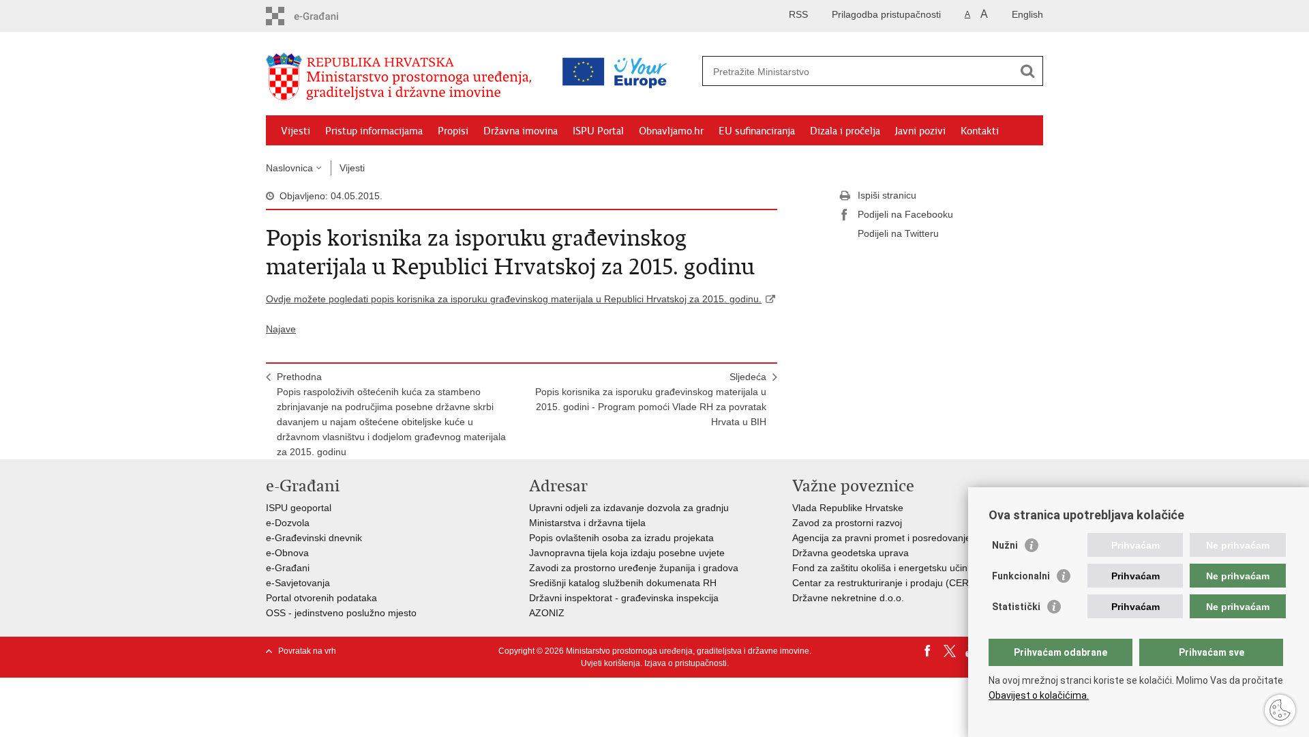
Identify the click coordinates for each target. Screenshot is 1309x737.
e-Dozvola (288, 522)
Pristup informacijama (374, 131)
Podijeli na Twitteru (898, 233)
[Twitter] (950, 651)
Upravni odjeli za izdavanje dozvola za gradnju (629, 507)
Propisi (453, 131)
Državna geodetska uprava (850, 552)
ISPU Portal (598, 131)
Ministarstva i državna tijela (587, 522)
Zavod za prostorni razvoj (847, 522)
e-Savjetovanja (298, 582)
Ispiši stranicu (887, 195)
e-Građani (288, 567)
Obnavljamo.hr (671, 131)
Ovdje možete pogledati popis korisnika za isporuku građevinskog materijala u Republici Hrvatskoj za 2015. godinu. (514, 298)
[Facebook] (928, 651)
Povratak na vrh (307, 651)
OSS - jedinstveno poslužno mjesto (341, 612)
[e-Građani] (324, 16)
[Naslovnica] (402, 77)
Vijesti (295, 131)
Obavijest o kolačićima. (1039, 695)
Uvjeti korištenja (610, 663)
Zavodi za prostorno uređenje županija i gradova (633, 567)
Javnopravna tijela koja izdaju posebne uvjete (627, 552)
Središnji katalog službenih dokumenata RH (623, 582)
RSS (798, 14)
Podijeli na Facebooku (905, 214)
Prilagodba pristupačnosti (886, 14)
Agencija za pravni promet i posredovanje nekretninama (912, 537)
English (1027, 14)
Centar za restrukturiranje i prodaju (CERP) (885, 582)
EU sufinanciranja (757, 131)
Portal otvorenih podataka (321, 597)
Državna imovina (520, 131)
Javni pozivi (920, 131)
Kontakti (980, 131)
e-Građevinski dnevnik (314, 537)
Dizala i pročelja (845, 131)
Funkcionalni (1021, 575)
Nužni (1005, 545)
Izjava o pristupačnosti (685, 663)
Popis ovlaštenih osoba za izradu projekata (621, 537)
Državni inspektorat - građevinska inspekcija (624, 597)
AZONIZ (547, 612)
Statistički (1016, 606)
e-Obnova (287, 552)
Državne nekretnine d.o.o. (848, 597)
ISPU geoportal (298, 507)
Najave (281, 328)
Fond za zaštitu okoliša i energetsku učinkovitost (896, 567)
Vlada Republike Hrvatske (847, 507)
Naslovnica (289, 167)
